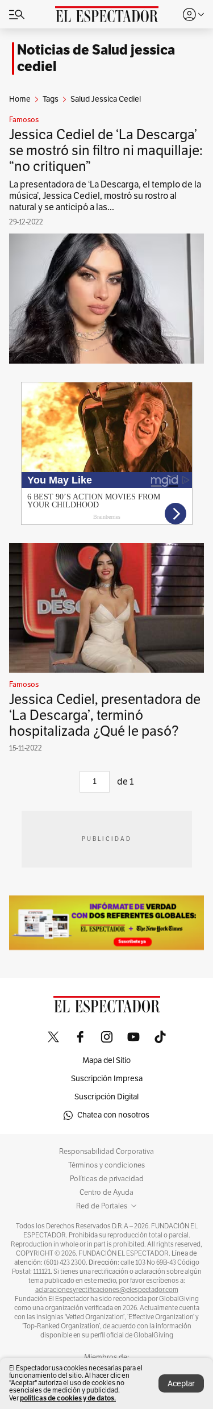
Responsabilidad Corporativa (106, 1152)
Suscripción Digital (106, 1097)
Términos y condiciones (106, 1165)
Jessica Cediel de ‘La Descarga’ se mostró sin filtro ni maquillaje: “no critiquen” (106, 150)
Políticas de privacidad (107, 1179)
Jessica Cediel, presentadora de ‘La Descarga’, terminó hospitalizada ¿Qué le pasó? (105, 715)
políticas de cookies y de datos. (68, 1398)
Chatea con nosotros (113, 1115)
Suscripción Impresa (107, 1078)
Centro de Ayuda (106, 1193)
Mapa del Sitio (106, 1060)
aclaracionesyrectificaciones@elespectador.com (106, 1290)
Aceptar (181, 1384)
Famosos (24, 119)
